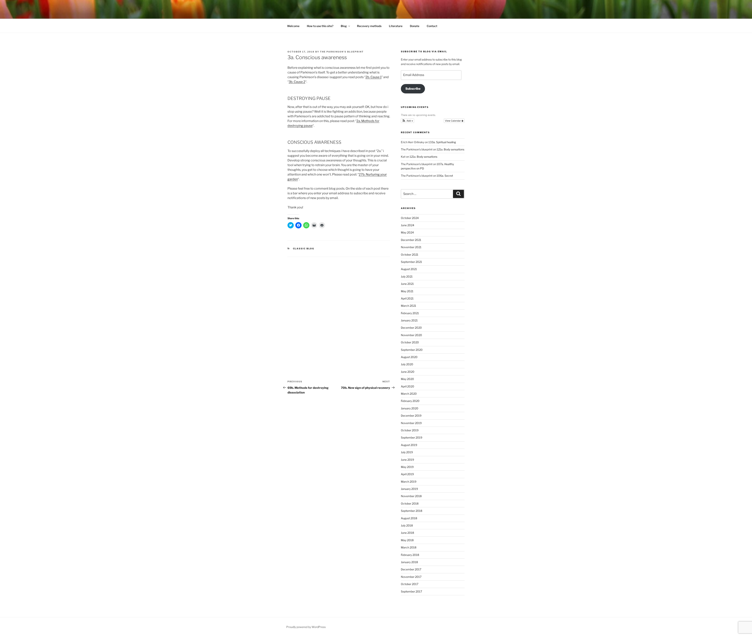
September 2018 (411, 510)
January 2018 (409, 562)
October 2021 (409, 254)
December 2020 (411, 327)
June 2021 (407, 283)
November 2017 (411, 576)
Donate (414, 26)
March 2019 (408, 481)
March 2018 (408, 547)
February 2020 (410, 401)
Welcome (293, 26)
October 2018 (409, 503)
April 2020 (407, 386)
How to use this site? (320, 26)
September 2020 (412, 349)
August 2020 (409, 357)
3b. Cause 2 (297, 82)
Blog (344, 26)
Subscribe (412, 88)
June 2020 (407, 371)
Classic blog (303, 248)
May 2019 (407, 467)
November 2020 (411, 335)
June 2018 (407, 532)
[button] (407, 121)
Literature (395, 26)
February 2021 (410, 313)
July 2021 (407, 276)
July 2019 (407, 452)
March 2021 (408, 305)
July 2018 (407, 525)
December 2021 (411, 240)
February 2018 (410, 554)
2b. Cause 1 (373, 77)
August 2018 (409, 518)
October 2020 (410, 342)
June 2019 (407, 459)
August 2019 (409, 445)
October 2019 (409, 430)
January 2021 (409, 320)
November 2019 (411, 423)
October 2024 (410, 218)
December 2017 (411, 569)
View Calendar (453, 120)
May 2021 (407, 291)
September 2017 (411, 591)
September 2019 (411, 437)
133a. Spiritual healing (442, 142)
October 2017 (409, 584)
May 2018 (407, 540)
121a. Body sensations (450, 149)
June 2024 (407, 225)
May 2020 (407, 379)
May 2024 (407, 232)
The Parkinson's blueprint (342, 51)
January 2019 (409, 488)
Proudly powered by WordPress (306, 627)
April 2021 (407, 298)
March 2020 (409, 393)
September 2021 (411, 261)
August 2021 (409, 269)
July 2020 (407, 364)
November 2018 (411, 496)
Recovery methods (369, 26)
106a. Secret (445, 175)
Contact (432, 26)
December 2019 (411, 415)
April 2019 (407, 474)
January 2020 (409, 408)
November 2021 (411, 247)
